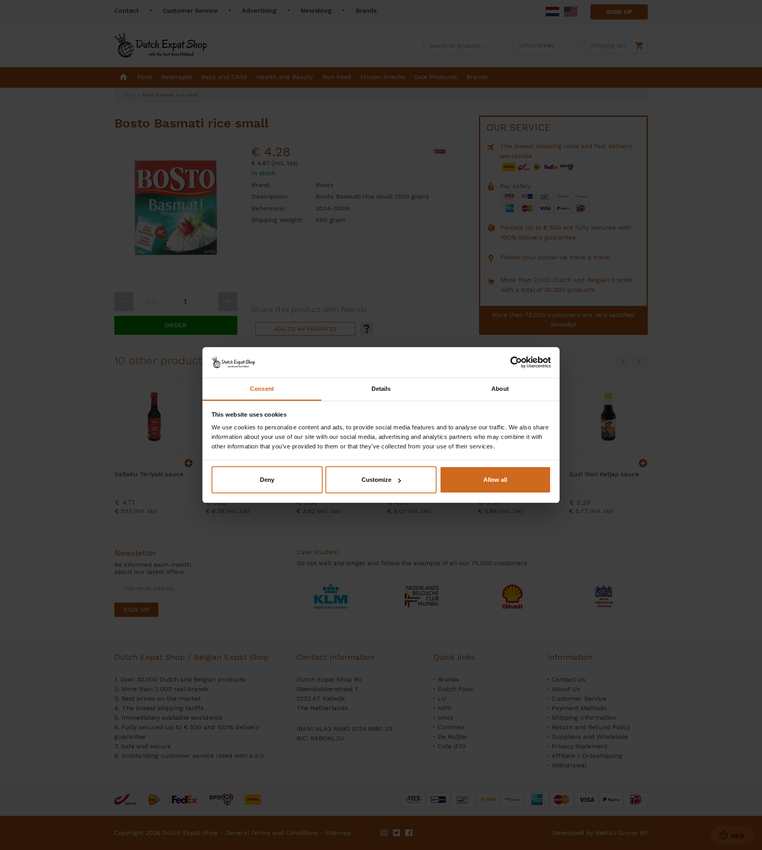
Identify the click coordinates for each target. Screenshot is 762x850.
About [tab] (500, 388)
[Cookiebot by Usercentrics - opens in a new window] (516, 362)
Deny (267, 479)
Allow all (495, 479)
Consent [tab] (262, 388)
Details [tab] (381, 388)
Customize (376, 479)
